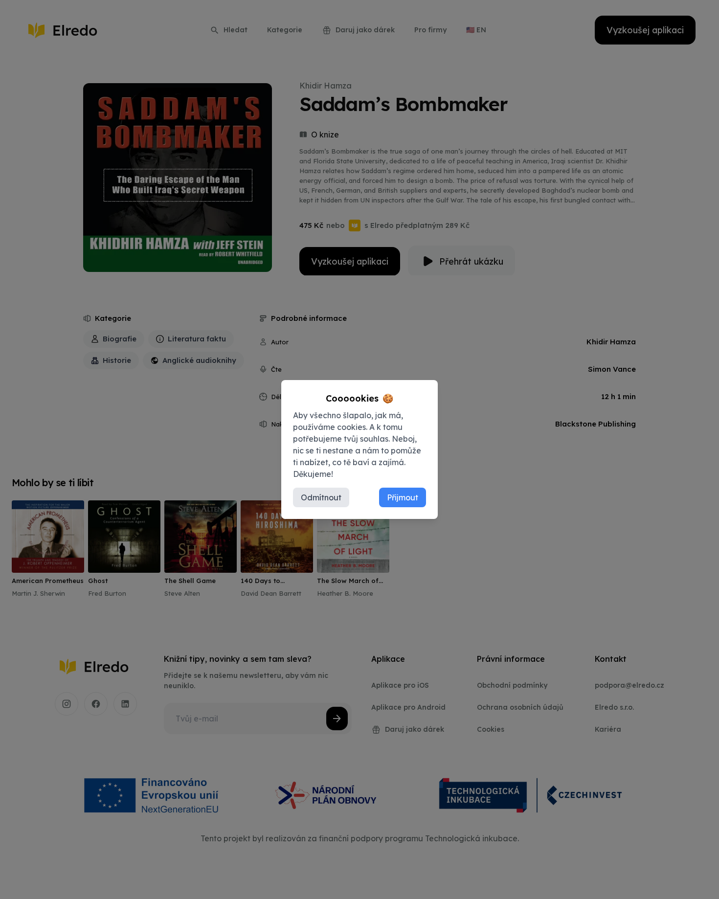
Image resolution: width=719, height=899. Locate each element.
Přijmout (402, 497)
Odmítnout (321, 497)
